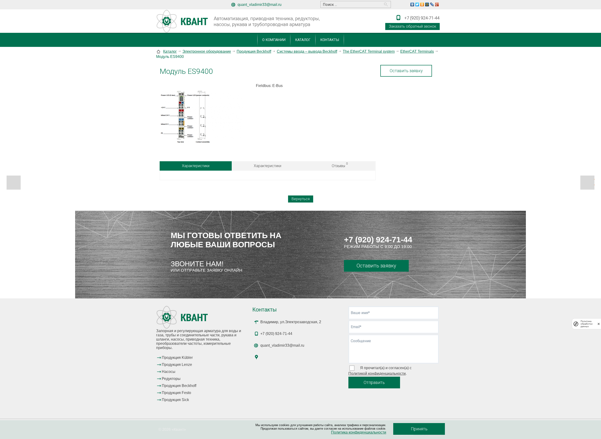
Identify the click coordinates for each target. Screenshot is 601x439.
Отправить (374, 382)
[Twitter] (417, 4)
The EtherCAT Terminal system (369, 51)
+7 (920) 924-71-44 (378, 239)
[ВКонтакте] (412, 4)
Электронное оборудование (206, 51)
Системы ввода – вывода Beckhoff (307, 51)
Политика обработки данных (587, 324)
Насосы (168, 372)
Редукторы (171, 379)
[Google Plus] (437, 4)
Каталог (303, 40)
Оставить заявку (406, 70)
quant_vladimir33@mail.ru (259, 5)
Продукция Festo (176, 393)
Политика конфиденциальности (358, 432)
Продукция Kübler (177, 358)
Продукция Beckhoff (254, 51)
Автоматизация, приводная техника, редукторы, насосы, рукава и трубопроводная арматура (267, 21)
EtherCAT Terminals (417, 51)
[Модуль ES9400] (202, 118)
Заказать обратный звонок (412, 26)
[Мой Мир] (427, 4)
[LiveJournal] (432, 4)
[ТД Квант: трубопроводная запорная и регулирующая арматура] (183, 21)
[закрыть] (599, 324)
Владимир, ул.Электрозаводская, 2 (290, 322)
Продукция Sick (175, 400)
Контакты (329, 40)
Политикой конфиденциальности (377, 373)
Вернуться (301, 199)
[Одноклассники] (422, 4)
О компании (273, 40)
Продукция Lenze (177, 365)
